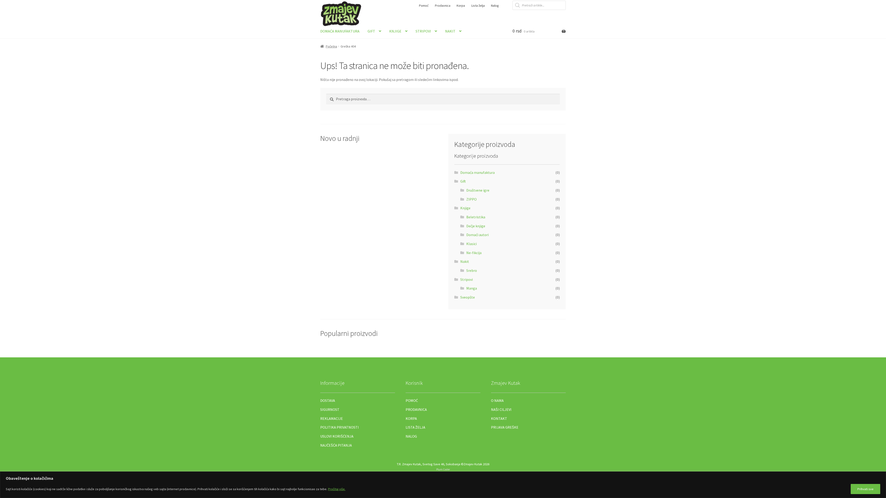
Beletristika (475, 217)
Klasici (471, 243)
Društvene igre (477, 190)
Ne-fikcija (474, 252)
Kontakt (499, 418)
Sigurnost (329, 409)
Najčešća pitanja (336, 445)
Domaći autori (477, 234)
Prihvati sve (865, 489)
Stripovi (423, 31)
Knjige (395, 31)
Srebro (471, 270)
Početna (331, 46)
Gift (371, 31)
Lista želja (478, 5)
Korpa (461, 5)
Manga (471, 288)
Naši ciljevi (501, 409)
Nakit (450, 31)
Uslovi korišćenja (336, 436)
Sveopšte (467, 297)
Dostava (327, 400)
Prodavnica (442, 5)
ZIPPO (471, 199)
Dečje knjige (475, 226)
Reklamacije (331, 418)
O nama (497, 400)
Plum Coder (443, 469)
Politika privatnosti (339, 427)
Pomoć (423, 5)
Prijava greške (504, 427)
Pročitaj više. (336, 489)
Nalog (495, 5)
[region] (443, 484)
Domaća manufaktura (339, 31)
